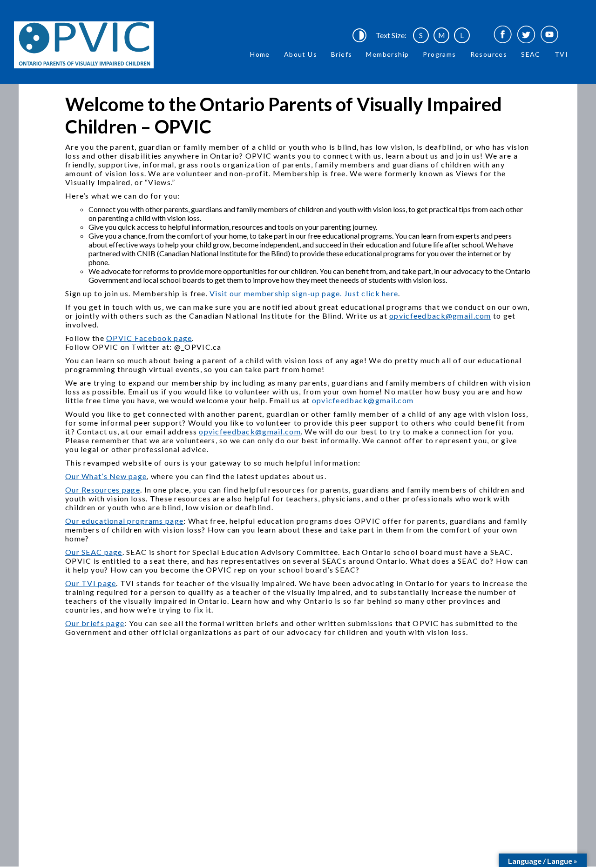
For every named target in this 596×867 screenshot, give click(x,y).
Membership (387, 54)
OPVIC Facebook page (149, 337)
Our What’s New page (106, 476)
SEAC (531, 54)
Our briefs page (94, 623)
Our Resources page (102, 489)
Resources (489, 54)
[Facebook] (503, 35)
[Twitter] (526, 35)
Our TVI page (90, 583)
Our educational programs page (124, 520)
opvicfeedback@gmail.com (440, 315)
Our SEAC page (93, 551)
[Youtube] (549, 35)
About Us (300, 54)
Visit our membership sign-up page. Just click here (304, 293)
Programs (439, 54)
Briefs (341, 54)
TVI (561, 54)
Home (260, 54)
